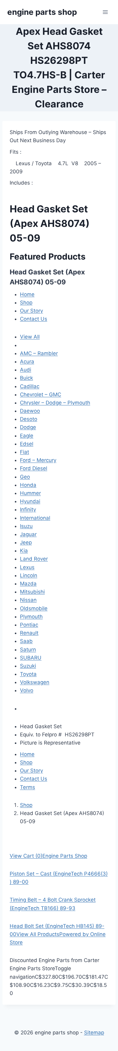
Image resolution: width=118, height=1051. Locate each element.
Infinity (28, 509)
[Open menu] (105, 12)
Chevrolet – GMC (40, 394)
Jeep (26, 542)
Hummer (30, 493)
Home (27, 294)
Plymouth (31, 617)
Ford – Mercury (38, 460)
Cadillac (29, 386)
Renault (29, 633)
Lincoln (28, 575)
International (35, 518)
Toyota (28, 674)
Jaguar (28, 534)
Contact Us (33, 319)
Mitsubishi (32, 592)
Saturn (28, 650)
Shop (26, 303)
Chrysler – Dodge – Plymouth (55, 403)
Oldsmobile (34, 608)
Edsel (26, 444)
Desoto (28, 419)
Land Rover (34, 559)
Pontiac (29, 625)
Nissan (28, 600)
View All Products (37, 934)
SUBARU (30, 658)
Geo (25, 477)
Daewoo (30, 411)
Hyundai (30, 501)
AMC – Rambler (39, 353)
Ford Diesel (33, 468)
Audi (25, 370)
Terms (27, 787)
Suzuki (28, 666)
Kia (24, 551)
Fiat (24, 452)
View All (30, 337)
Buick (26, 378)
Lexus (27, 567)
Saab (26, 641)
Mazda (28, 584)
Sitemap (94, 1033)
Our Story (31, 311)
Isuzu (26, 526)
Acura (27, 362)
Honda (28, 485)
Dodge (28, 427)
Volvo (26, 690)
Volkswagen (34, 682)
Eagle (26, 436)
